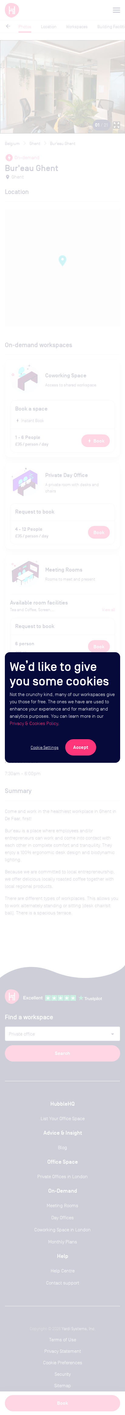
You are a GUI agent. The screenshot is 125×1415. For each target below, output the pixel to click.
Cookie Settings (45, 747)
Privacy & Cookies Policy (34, 723)
